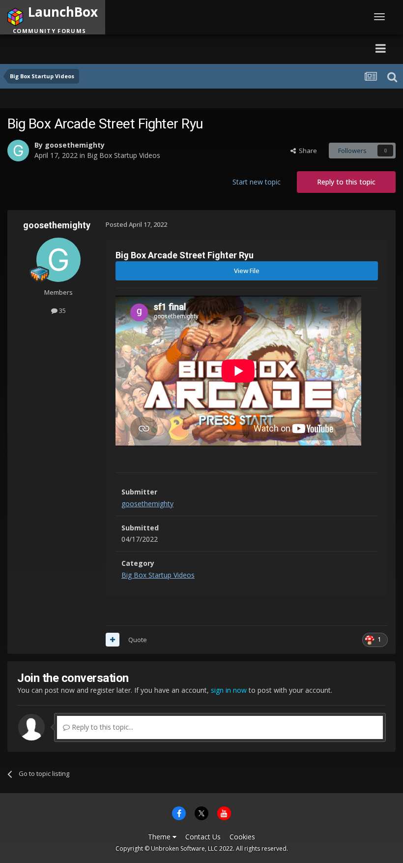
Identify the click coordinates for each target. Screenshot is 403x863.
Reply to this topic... (101, 727)
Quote (137, 639)
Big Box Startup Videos (123, 155)
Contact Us (203, 836)
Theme (160, 836)
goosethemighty (75, 145)
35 (62, 310)
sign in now (229, 690)
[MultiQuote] (112, 640)
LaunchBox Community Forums (101, 48)
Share (306, 150)
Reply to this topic (346, 181)
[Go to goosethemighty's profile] (18, 150)
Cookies (242, 836)
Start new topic (256, 181)
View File (246, 270)
